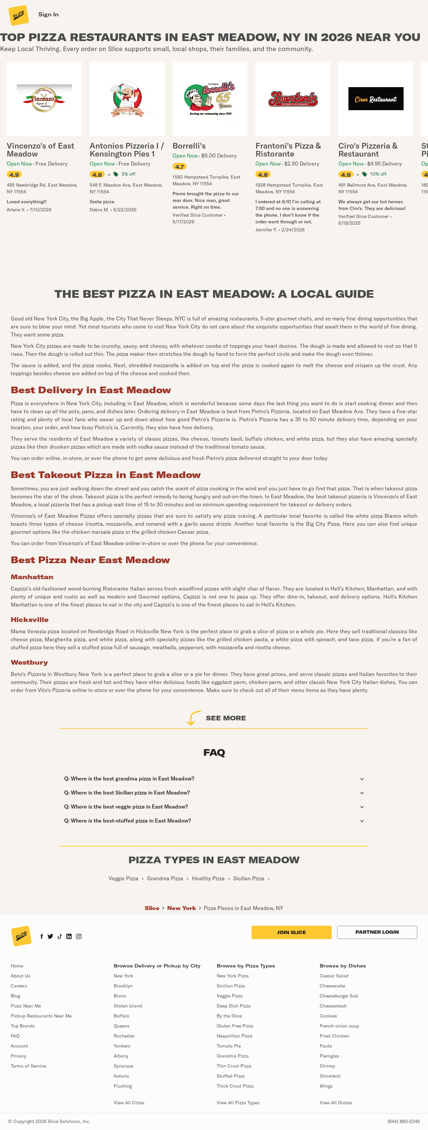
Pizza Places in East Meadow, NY (243, 908)
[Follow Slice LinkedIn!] (69, 937)
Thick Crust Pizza (235, 1086)
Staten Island (128, 1006)
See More (226, 718)
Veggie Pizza (230, 996)
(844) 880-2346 (404, 1121)
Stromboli (330, 1076)
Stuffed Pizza (231, 1076)
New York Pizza (233, 976)
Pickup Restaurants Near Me (41, 1016)
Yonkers (122, 1046)
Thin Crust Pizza (234, 1066)
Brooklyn (123, 986)
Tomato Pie (229, 1046)
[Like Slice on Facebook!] (41, 937)
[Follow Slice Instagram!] (79, 937)
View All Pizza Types (238, 1103)
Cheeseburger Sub (339, 996)
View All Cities (129, 1103)
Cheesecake (332, 986)
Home (17, 966)
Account (19, 1046)
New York (181, 908)
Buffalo (121, 1016)
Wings (326, 1086)
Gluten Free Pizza (235, 1026)
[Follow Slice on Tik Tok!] (60, 937)
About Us (20, 976)
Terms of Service (28, 1066)
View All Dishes (336, 1103)
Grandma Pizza (233, 1056)
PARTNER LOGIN (377, 932)
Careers (19, 986)
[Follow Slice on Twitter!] (50, 937)
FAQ (15, 1036)
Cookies (328, 1016)
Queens (121, 1026)
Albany (121, 1056)
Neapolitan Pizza (234, 1036)
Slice (152, 908)
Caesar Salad (334, 976)
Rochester (124, 1036)
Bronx (120, 996)
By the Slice (229, 1016)
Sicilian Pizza (231, 986)
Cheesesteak (333, 1006)
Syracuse (123, 1066)
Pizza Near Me (26, 1006)
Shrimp (327, 1066)
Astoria (121, 1076)
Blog (15, 996)
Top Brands (23, 1026)
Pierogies (329, 1056)
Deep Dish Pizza (234, 1006)
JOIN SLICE (291, 932)
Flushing (123, 1086)
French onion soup (339, 1026)
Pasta (326, 1046)
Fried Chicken (334, 1036)
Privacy (18, 1056)
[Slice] (18, 15)
